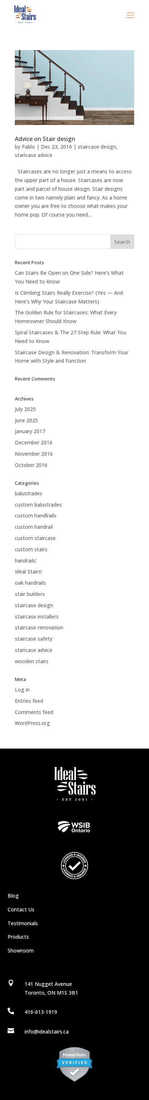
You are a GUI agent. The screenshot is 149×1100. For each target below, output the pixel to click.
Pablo (28, 146)
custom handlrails (35, 515)
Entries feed (29, 700)
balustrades (28, 493)
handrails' (26, 560)
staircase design (97, 146)
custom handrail (34, 526)
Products (18, 936)
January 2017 (30, 431)
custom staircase (35, 538)
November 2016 (34, 453)
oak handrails (30, 582)
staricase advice (33, 155)
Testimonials (23, 923)
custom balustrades (38, 504)
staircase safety (33, 638)
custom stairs (31, 549)
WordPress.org (32, 723)
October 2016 (31, 465)
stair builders (30, 594)
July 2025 (25, 409)
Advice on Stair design (45, 139)
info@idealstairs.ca (47, 1031)
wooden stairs (31, 661)
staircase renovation (39, 627)
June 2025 (26, 420)
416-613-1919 (41, 1011)
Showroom (21, 950)
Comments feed (34, 712)
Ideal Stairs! (28, 571)
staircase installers (37, 616)
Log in (22, 689)
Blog (13, 895)
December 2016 (33, 442)
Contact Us (21, 909)
